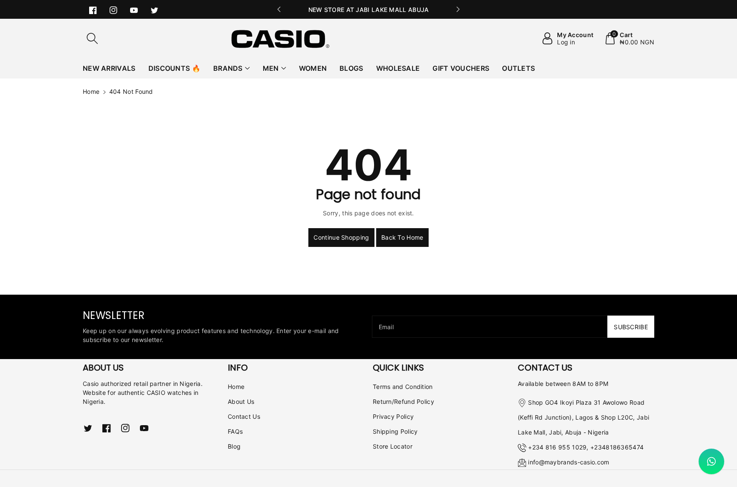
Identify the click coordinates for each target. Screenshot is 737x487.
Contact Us (244, 416)
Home (91, 91)
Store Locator (392, 446)
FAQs (235, 431)
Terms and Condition (403, 386)
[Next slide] (458, 9)
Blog (234, 446)
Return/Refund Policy (403, 401)
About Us (241, 401)
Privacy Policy (393, 416)
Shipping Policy (395, 431)
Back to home (402, 237)
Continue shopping (341, 237)
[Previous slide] (278, 9)
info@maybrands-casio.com (568, 462)
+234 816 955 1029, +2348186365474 (586, 447)
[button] (92, 38)
